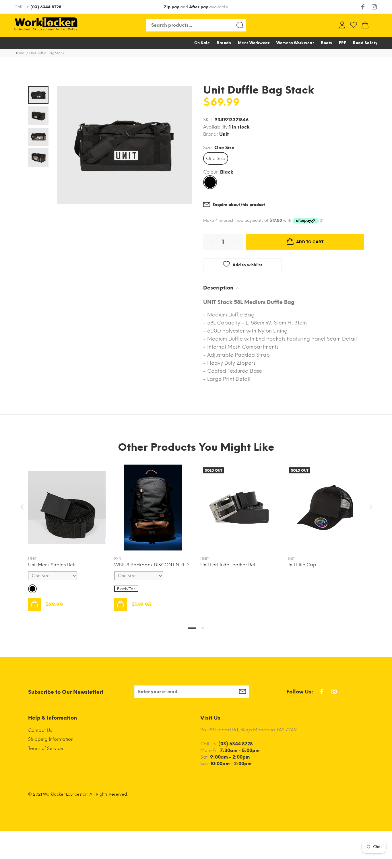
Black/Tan (126, 589)
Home (19, 53)
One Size (215, 158)
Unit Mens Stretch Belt (51, 565)
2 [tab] (202, 628)
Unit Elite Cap (301, 565)
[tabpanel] (67, 532)
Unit (224, 134)
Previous (21, 507)
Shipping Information (50, 739)
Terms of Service (45, 748)
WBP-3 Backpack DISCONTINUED (151, 565)
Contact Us (40, 730)
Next (370, 507)
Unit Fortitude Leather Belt (228, 565)
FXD (117, 559)
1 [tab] (192, 628)
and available (196, 7)
